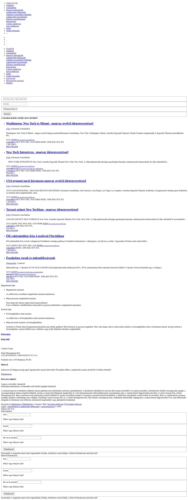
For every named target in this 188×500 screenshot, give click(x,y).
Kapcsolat (5, 339)
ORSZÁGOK (12, 3)
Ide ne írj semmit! (10, 438)
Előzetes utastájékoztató (15, 19)
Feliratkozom (6, 374)
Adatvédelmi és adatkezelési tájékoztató (23, 406)
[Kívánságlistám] (6, 40)
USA (8, 129)
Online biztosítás (13, 31)
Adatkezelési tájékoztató (16, 12)
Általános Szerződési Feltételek (18, 15)
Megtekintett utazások (15, 81)
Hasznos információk (14, 10)
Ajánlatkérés (11, 8)
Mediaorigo (16, 404)
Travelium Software (55, 404)
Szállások (10, 5)
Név (5, 414)
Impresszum (11, 21)
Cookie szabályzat (13, 24)
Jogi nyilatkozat (12, 26)
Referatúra (6, 334)
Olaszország (11, 263)
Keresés (7, 114)
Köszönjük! (5, 453)
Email (5, 426)
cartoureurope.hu (47, 406)
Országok (10, 48)
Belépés (9, 83)
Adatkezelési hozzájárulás (16, 17)
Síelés (8, 28)
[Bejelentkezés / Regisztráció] (6, 44)
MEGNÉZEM (12, 147)
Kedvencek (10, 78)
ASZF (3, 406)
